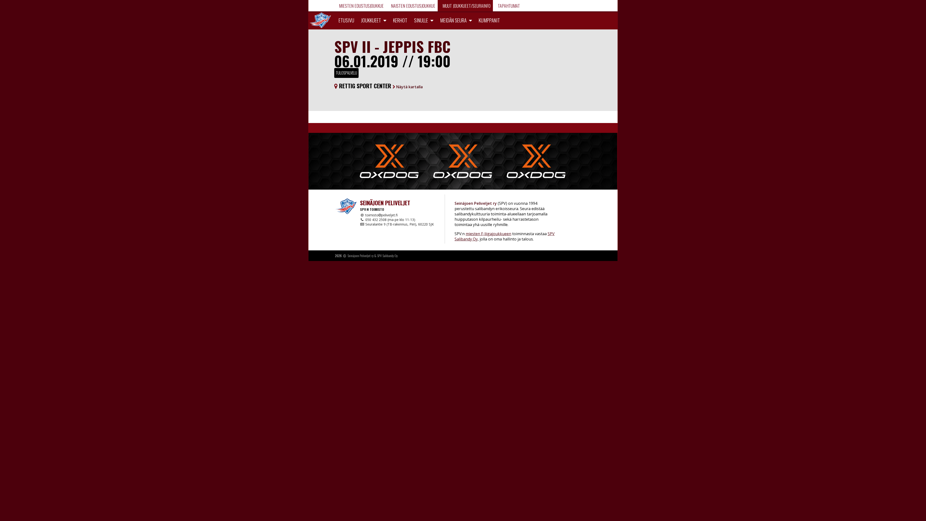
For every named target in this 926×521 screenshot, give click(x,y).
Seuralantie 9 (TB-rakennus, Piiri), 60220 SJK (399, 224)
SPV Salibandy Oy (387, 255)
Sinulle (421, 20)
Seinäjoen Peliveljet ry (360, 255)
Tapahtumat (508, 6)
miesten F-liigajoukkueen (488, 233)
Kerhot (400, 20)
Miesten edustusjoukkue (361, 6)
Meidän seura (453, 20)
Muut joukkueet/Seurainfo (466, 6)
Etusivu (346, 20)
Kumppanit (489, 20)
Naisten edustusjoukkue (412, 6)
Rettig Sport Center (380, 85)
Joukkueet (371, 20)
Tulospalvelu (346, 73)
